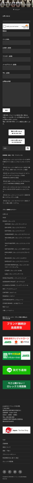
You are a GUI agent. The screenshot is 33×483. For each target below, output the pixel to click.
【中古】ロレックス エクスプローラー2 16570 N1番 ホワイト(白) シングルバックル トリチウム (16, 162)
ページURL (6, 39)
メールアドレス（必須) (9, 64)
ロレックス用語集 (8, 461)
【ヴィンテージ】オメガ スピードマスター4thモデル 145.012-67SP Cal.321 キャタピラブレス (16, 189)
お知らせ (5, 214)
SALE (4, 217)
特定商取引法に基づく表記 (10, 458)
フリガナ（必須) (7, 56)
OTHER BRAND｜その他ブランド (13, 303)
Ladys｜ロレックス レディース (14, 274)
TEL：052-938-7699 (8, 417)
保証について (7, 447)
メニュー (17, 9)
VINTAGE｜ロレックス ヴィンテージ (16, 224)
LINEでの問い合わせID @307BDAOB (16, 141)
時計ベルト (6, 307)
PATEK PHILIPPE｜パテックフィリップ (14, 278)
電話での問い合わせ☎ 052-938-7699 (16, 132)
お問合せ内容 (7, 81)
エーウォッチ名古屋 (12, 2)
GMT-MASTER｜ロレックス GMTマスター (17, 249)
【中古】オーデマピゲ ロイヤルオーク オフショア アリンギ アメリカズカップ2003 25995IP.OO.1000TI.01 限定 (16, 175)
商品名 (5, 31)
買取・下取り (7, 450)
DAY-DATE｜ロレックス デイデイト (15, 227)
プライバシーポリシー (9, 454)
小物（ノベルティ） (9, 310)
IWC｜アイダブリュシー (10, 289)
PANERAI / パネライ (9, 296)
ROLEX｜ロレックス (9, 221)
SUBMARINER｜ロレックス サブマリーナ (17, 234)
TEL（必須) (6, 73)
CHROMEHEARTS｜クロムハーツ (13, 299)
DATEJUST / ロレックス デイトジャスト (17, 261)
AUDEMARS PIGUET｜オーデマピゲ (14, 281)
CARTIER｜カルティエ (9, 292)
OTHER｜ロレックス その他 (13, 270)
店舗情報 (5, 443)
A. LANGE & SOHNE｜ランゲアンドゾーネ (15, 285)
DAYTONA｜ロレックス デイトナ (15, 231)
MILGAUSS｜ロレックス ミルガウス (15, 258)
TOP (4, 440)
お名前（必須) (7, 48)
